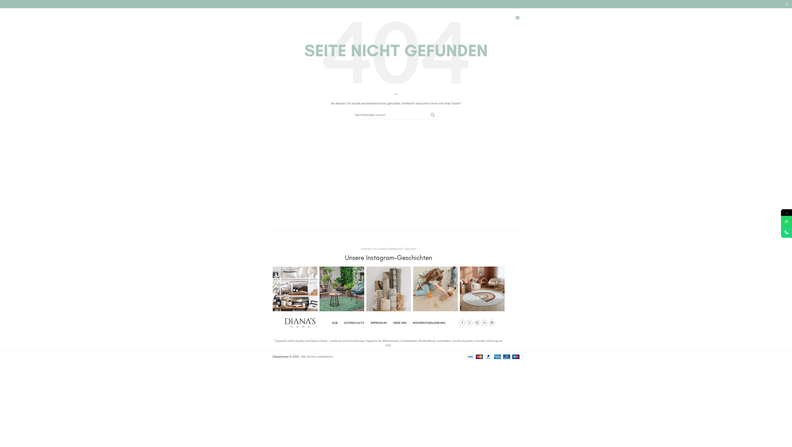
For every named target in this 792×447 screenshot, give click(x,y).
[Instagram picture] (295, 289)
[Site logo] (292, 17)
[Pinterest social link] (477, 323)
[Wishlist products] (504, 17)
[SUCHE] (433, 115)
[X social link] (470, 323)
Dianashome (281, 356)
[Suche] (495, 17)
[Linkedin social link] (484, 323)
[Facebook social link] (462, 323)
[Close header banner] (787, 4)
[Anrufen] (786, 232)
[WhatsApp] (786, 221)
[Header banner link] (396, 4)
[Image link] (300, 322)
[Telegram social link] (492, 323)
